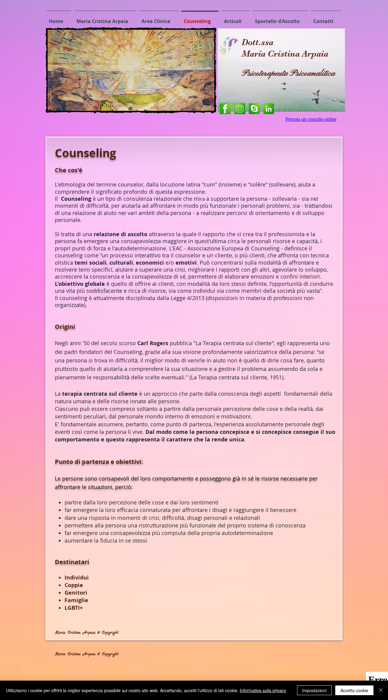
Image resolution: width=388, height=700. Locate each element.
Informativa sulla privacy (263, 690)
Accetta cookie (354, 690)
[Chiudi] (380, 690)
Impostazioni (314, 690)
